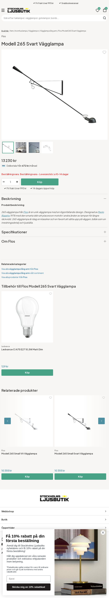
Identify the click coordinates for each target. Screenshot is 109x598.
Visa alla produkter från (14, 277)
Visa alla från (19, 269)
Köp (39, 182)
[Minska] (3, 182)
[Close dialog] (103, 532)
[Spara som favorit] (104, 51)
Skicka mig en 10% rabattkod (28, 587)
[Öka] (17, 182)
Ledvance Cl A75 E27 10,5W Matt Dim (22, 349)
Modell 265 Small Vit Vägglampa (19, 453)
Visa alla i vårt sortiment (22, 273)
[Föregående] (14, 421)
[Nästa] (95, 421)
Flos (3, 36)
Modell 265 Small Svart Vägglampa (73, 453)
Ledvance (5, 346)
